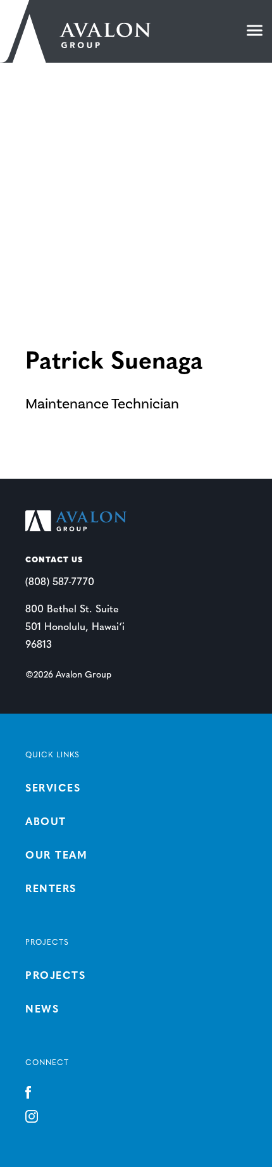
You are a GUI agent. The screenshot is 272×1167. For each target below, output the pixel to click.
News (42, 1010)
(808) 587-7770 (59, 582)
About (45, 822)
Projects (55, 976)
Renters (51, 890)
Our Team (56, 856)
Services (52, 789)
